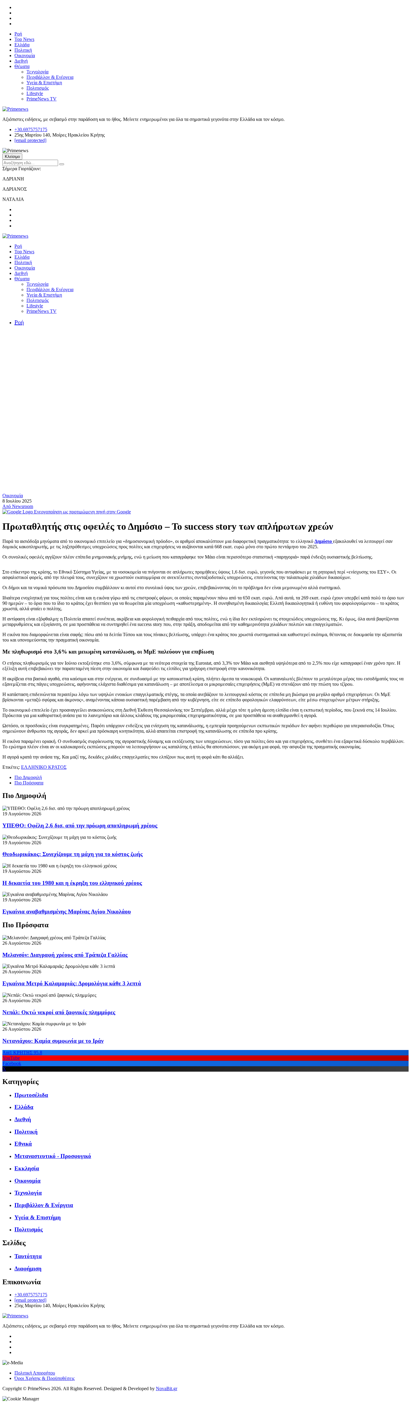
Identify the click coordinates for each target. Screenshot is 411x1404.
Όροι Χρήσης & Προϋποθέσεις (44, 1378)
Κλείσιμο (12, 156)
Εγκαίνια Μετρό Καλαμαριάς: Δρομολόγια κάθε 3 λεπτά (71, 983)
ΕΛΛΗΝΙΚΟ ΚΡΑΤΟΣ (43, 767)
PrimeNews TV (41, 98)
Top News (24, 39)
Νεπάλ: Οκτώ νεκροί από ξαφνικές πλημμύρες (58, 1012)
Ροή (18, 33)
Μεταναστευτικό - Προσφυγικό (52, 1156)
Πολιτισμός (37, 88)
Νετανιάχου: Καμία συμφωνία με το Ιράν (53, 1041)
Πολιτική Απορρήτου (34, 1372)
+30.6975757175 (30, 129)
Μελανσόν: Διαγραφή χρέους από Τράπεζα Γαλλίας (65, 955)
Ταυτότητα (28, 1256)
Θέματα (21, 66)
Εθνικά (23, 1144)
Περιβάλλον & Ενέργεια (49, 77)
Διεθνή (21, 60)
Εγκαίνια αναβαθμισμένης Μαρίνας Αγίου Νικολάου (66, 911)
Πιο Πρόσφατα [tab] (28, 782)
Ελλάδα (21, 44)
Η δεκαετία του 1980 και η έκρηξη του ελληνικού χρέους (72, 883)
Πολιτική (23, 50)
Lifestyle (34, 93)
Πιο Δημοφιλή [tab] (28, 777)
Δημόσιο (323, 541)
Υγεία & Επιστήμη (44, 82)
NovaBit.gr (166, 1388)
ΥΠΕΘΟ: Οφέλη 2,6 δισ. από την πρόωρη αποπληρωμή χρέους (79, 825)
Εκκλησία (26, 1168)
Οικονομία (24, 55)
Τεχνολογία (37, 71)
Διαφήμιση (28, 1268)
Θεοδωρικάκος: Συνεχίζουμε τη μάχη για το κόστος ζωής (72, 854)
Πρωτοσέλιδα (31, 1095)
